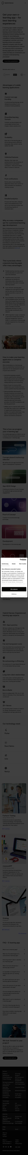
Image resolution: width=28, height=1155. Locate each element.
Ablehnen (14, 594)
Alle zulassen (13, 589)
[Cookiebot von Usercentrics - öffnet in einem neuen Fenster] (20, 560)
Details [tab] (14, 563)
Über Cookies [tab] (22, 563)
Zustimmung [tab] (5, 563)
